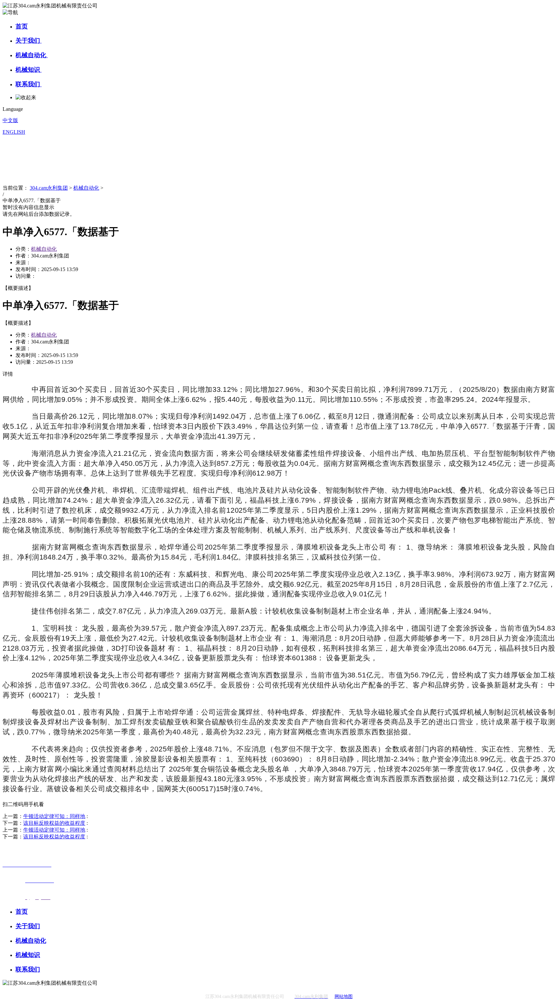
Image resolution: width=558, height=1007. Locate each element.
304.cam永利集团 (49, 188)
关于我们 (29, 40)
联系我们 (29, 84)
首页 (22, 26)
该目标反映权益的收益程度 (54, 823)
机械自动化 (32, 55)
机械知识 (29, 69)
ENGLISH (14, 132)
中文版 (10, 120)
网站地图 (344, 996)
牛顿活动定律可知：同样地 (54, 816)
